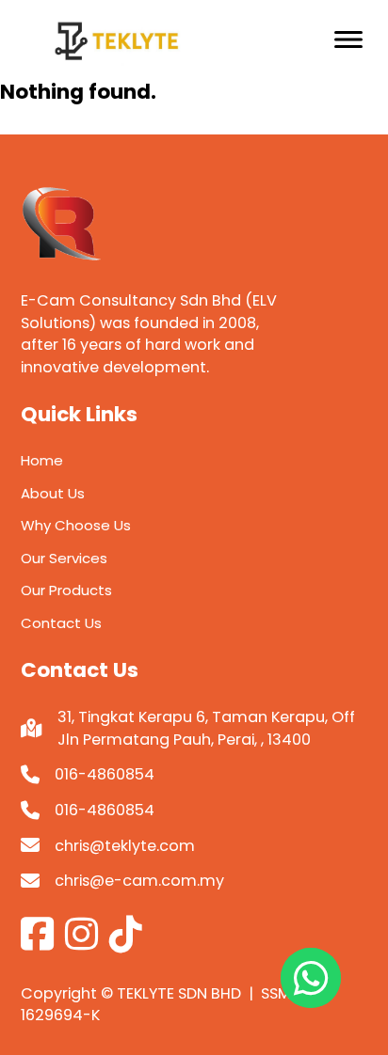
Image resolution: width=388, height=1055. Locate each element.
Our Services (64, 558)
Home (42, 460)
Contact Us (61, 623)
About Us (53, 493)
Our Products (66, 590)
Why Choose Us (76, 525)
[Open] (348, 39)
